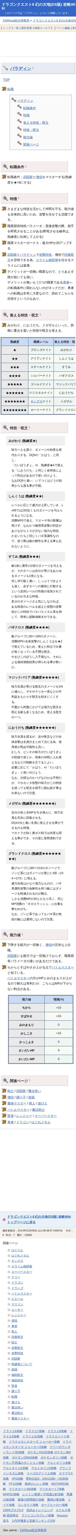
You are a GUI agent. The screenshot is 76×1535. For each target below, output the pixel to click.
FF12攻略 (15, 1483)
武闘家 (28, 177)
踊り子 (21, 1097)
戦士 (10, 1091)
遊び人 (42, 1103)
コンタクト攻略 (28, 1504)
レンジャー (24, 1116)
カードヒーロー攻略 (54, 1504)
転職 (10, 89)
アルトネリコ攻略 (59, 1462)
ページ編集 (63, 28)
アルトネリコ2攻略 (15, 1468)
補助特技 (17, 1380)
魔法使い (34, 1091)
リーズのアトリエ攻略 (41, 1473)
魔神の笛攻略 (56, 1499)
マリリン (17, 1304)
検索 (37, 28)
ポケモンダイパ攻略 (54, 1457)
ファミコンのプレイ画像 (38, 1515)
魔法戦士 (38, 1109)
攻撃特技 (45, 254)
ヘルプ (46, 28)
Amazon (62, 1515)
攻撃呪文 (17, 1348)
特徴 (26, 115)
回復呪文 (17, 1337)
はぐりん (17, 1250)
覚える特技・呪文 (36, 122)
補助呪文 (17, 1375)
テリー (15, 1277)
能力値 (28, 137)
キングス (36, 401)
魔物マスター (16, 1103)
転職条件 (29, 108)
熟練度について (21, 1364)
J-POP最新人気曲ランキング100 (33, 1520)
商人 (32, 1103)
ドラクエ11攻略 (32, 1436)
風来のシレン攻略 (36, 1483)
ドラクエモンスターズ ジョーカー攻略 (34, 1441)
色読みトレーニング (39, 1510)
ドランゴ (17, 1288)
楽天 (6, 1520)
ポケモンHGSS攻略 (40, 1452)
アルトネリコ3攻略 (44, 1468)
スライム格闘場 (47, 260)
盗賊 (31, 1097)
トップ (7, 28)
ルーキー (17, 1310)
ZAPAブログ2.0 (13, 1510)
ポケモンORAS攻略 (25, 1457)
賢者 (10, 1116)
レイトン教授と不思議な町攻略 (43, 1494)
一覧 (16, 28)
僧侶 (39, 177)
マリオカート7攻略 (52, 1489)
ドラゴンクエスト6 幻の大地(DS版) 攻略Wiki (38, 6)
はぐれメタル (40, 1122)
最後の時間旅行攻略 (31, 1499)
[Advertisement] (38, 43)
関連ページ (31, 144)
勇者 (66, 282)
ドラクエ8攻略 (57, 1431)
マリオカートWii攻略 (23, 1489)
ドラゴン (22, 1122)
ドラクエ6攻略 (12, 1431)
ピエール (17, 1299)
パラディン (20, 68)
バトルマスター (63, 967)
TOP (6, 80)
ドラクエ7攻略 (35, 1431)
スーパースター (46, 1116)
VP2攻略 (17, 1478)
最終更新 (26, 28)
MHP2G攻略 (11, 1494)
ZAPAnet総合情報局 (16, 20)
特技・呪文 (31, 130)
